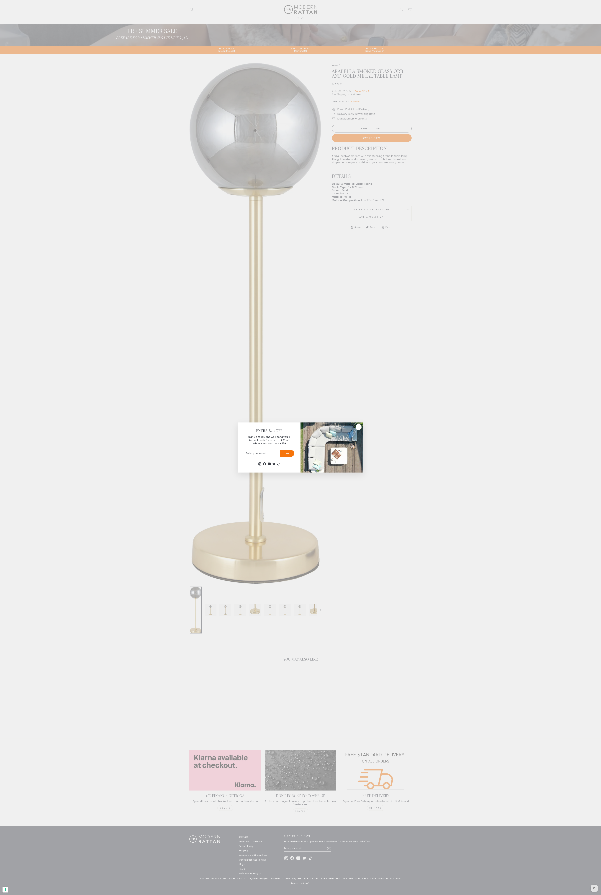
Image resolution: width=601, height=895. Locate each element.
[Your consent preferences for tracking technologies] (5, 889)
